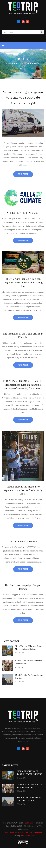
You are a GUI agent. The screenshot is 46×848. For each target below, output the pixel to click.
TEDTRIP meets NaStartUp (23, 541)
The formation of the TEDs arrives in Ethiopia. (23, 335)
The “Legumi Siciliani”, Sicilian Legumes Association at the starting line (23, 282)
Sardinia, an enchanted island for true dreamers (30, 787)
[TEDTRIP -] (23, 8)
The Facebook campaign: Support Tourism (23, 587)
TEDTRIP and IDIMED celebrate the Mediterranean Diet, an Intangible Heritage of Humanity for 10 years (23, 385)
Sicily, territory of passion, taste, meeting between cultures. (29, 774)
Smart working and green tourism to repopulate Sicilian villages (23, 97)
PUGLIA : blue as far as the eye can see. (29, 798)
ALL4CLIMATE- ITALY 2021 (23, 212)
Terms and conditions (34, 832)
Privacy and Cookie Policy (14, 832)
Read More (23, 174)
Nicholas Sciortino (28, 836)
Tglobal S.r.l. (28, 823)
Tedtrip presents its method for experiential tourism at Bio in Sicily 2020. (23, 490)
